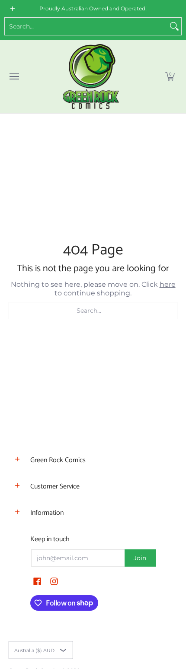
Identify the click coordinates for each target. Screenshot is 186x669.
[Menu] (14, 76)
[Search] (174, 26)
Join (140, 558)
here (168, 284)
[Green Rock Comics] (91, 76)
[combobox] (86, 26)
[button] (170, 76)
